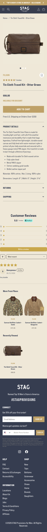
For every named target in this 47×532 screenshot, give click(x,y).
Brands (27, 492)
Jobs (4, 502)
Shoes (27, 484)
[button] (43, 2)
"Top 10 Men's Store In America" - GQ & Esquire (23, 3)
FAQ (4, 464)
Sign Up (38, 419)
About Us (6, 494)
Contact (6, 468)
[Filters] (2, 256)
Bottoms (28, 472)
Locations (7, 490)
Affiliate (6, 514)
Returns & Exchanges (12, 472)
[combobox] (7, 432)
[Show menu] (3, 9)
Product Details (10, 126)
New (26, 464)
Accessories (29, 480)
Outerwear (28, 476)
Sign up (40, 432)
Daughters (28, 496)
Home (5, 18)
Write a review (23, 249)
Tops (26, 468)
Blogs (5, 498)
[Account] (38, 9)
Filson (6, 75)
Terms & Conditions (11, 506)
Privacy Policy (8, 510)
